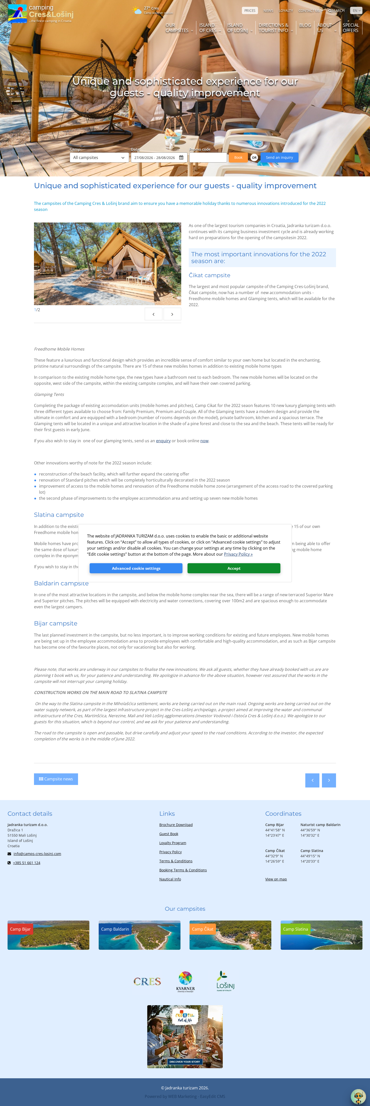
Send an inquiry (279, 157)
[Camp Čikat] (230, 948)
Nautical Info (170, 879)
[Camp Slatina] (321, 948)
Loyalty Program (172, 842)
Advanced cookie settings (136, 568)
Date (135, 149)
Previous (153, 314)
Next (172, 314)
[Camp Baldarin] (139, 948)
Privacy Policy (170, 851)
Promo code (200, 149)
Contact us (309, 10)
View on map (276, 879)
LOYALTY (286, 10)
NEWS (268, 10)
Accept (234, 568)
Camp (75, 149)
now (204, 441)
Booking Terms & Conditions (183, 870)
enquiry (163, 441)
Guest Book (168, 833)
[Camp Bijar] (48, 948)
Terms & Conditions (176, 861)
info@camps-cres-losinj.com (37, 853)
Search (337, 10)
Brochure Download (176, 824)
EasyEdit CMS (212, 1096)
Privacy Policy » (238, 554)
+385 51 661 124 (26, 862)
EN (355, 10)
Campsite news (58, 779)
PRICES (249, 10)
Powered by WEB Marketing (171, 1096)
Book (238, 157)
